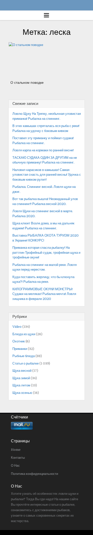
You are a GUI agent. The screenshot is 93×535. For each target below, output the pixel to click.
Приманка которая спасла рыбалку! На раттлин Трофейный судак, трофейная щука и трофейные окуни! (46, 252)
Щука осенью (22, 393)
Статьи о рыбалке (25, 363)
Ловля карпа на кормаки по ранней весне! (43, 150)
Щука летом (21, 385)
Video (17, 327)
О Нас (15, 465)
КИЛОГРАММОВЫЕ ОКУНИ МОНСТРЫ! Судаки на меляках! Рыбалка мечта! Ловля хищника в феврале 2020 (44, 294)
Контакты (18, 457)
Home (16, 450)
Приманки (19, 349)
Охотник (18, 341)
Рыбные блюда (23, 356)
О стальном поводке (27, 82)
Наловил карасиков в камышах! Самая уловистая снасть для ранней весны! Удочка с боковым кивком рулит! (46, 174)
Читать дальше (28, 63)
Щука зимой (21, 378)
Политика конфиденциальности (34, 474)
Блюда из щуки (23, 334)
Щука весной (21, 370)
